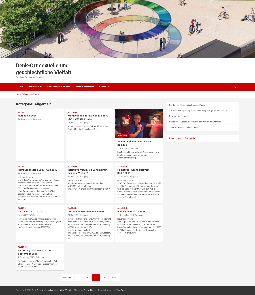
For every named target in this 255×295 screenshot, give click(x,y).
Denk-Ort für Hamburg (179, 116)
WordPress (121, 290)
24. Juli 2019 (73, 215)
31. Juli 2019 (73, 177)
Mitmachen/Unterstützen (58, 87)
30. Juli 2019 (122, 177)
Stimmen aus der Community (182, 138)
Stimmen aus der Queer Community (185, 127)
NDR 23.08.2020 (27, 115)
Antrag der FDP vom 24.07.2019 (86, 211)
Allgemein (22, 112)
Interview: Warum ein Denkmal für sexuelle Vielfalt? (87, 171)
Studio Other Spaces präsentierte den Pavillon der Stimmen (195, 122)
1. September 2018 (26, 257)
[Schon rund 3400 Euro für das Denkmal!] (139, 123)
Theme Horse (90, 290)
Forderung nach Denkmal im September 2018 (34, 252)
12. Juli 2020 (73, 123)
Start (21, 87)
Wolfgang (37, 119)
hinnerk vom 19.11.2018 (131, 211)
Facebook (104, 87)
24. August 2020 (25, 119)
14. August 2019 (25, 173)
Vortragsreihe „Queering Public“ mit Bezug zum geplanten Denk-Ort (198, 110)
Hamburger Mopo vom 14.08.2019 (37, 169)
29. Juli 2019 (23, 215)
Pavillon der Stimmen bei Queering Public (187, 105)
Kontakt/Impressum (85, 87)
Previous (67, 278)
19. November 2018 (125, 215)
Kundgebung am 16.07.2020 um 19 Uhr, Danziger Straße (88, 117)
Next (114, 278)
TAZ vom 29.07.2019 (30, 211)
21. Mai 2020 (122, 148)
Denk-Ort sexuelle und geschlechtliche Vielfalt (51, 290)
